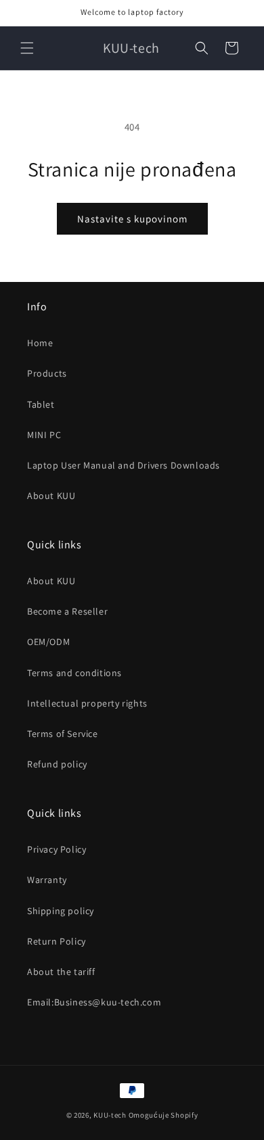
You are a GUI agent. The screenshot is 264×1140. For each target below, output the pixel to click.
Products (47, 373)
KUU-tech (110, 1115)
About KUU (51, 496)
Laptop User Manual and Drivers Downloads (123, 465)
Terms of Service (62, 734)
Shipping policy (60, 911)
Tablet (41, 404)
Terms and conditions (74, 673)
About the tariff (61, 972)
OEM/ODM (48, 642)
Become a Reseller (67, 611)
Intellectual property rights (87, 703)
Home (40, 343)
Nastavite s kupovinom (132, 218)
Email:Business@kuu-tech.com (94, 1002)
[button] (27, 48)
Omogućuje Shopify (163, 1115)
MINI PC (44, 435)
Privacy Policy (56, 849)
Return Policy (56, 941)
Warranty (47, 880)
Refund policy (57, 764)
